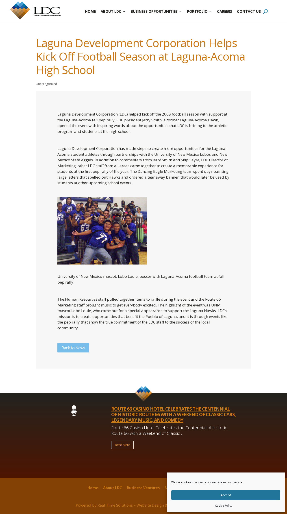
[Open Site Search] (265, 11)
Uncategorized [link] (46, 84)
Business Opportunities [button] (154, 11)
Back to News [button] (73, 347)
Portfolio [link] (197, 11)
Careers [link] (224, 11)
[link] (36, 19)
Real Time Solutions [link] (115, 505)
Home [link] (90, 11)
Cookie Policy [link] (223, 505)
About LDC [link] (111, 11)
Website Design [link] (150, 505)
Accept (226, 495)
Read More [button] (122, 444)
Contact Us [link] (249, 11)
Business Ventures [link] (143, 488)
